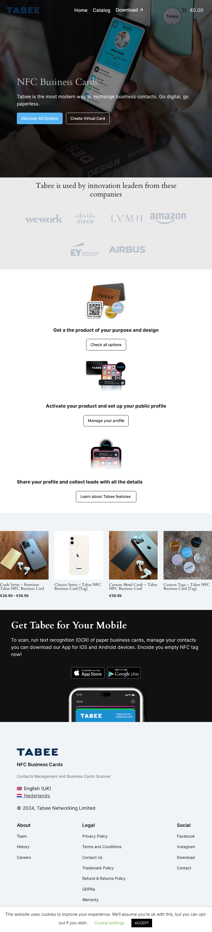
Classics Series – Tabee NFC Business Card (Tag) (77, 587)
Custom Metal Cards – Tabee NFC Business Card (133, 587)
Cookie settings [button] (109, 922)
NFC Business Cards (40, 764)
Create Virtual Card (87, 118)
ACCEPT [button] (142, 923)
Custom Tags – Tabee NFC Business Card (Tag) (186, 587)
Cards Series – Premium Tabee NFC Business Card (22, 587)
